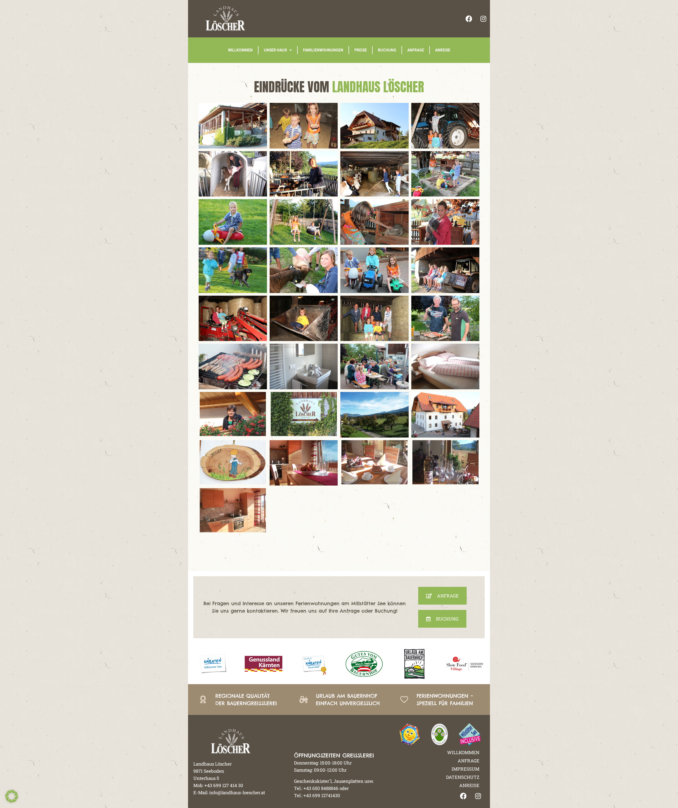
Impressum (465, 769)
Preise (360, 50)
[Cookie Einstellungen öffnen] (11, 801)
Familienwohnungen (323, 50)
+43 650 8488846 (321, 788)
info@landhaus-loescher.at (237, 792)
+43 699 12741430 (322, 795)
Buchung (387, 50)
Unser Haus (275, 50)
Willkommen (240, 50)
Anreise (442, 50)
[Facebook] (468, 18)
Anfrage (415, 50)
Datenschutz (462, 777)
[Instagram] (483, 18)
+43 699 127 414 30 (223, 785)
